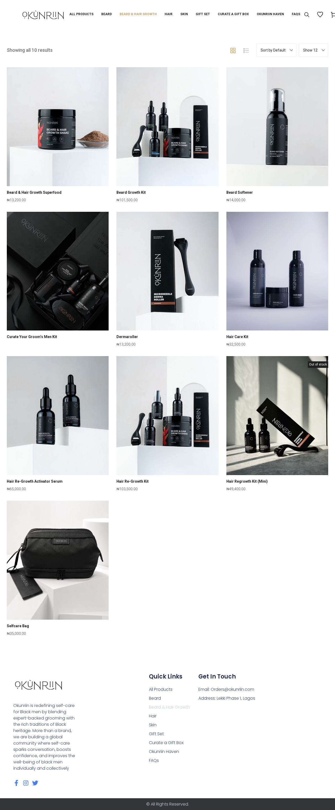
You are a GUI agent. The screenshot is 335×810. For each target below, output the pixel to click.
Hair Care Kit (237, 337)
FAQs (154, 760)
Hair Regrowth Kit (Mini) (247, 481)
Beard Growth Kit (131, 192)
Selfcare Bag (18, 626)
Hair (153, 716)
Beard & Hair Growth (169, 707)
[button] (57, 139)
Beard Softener (239, 192)
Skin (153, 725)
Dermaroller (127, 337)
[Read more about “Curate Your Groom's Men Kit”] (57, 283)
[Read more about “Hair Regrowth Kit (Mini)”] (277, 428)
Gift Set (156, 734)
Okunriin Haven (164, 752)
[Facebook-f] (16, 783)
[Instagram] (26, 783)
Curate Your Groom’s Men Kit (32, 337)
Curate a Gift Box (166, 743)
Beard (155, 698)
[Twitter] (35, 783)
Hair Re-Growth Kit (132, 481)
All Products (160, 689)
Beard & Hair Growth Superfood (34, 192)
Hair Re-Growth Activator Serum (35, 481)
